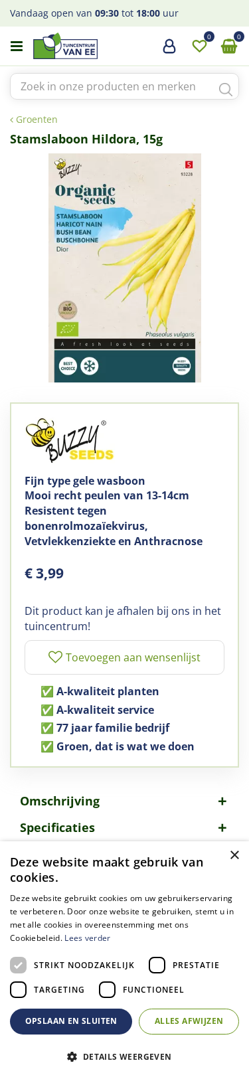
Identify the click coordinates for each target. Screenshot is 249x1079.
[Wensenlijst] (199, 46)
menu (17, 46)
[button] (124, 1056)
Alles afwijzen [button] (189, 1021)
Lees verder (87, 938)
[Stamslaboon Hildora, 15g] (124, 267)
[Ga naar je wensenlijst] (199, 46)
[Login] (169, 51)
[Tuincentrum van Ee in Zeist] (105, 46)
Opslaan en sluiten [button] (71, 1021)
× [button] (234, 856)
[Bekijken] (229, 46)
